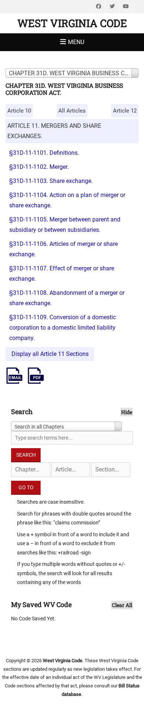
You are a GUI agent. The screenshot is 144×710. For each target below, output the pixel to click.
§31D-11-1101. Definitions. (44, 152)
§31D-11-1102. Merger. (39, 166)
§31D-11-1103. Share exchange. (51, 180)
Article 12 (125, 110)
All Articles (72, 110)
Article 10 (19, 110)
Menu (76, 42)
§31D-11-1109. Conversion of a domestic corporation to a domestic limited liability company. (62, 327)
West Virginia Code (72, 23)
